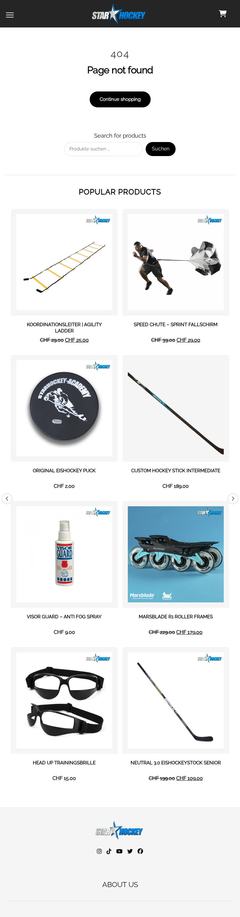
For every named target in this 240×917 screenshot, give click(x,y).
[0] (222, 14)
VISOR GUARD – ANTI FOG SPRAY (64, 617)
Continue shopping (120, 99)
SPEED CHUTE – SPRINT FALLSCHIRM (176, 324)
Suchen (160, 149)
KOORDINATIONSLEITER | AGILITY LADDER (64, 328)
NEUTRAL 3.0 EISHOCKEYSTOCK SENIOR (176, 763)
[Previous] (7, 498)
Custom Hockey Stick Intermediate (175, 470)
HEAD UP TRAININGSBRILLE (64, 763)
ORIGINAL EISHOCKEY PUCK (64, 470)
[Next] (233, 498)
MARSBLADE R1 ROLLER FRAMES (176, 617)
